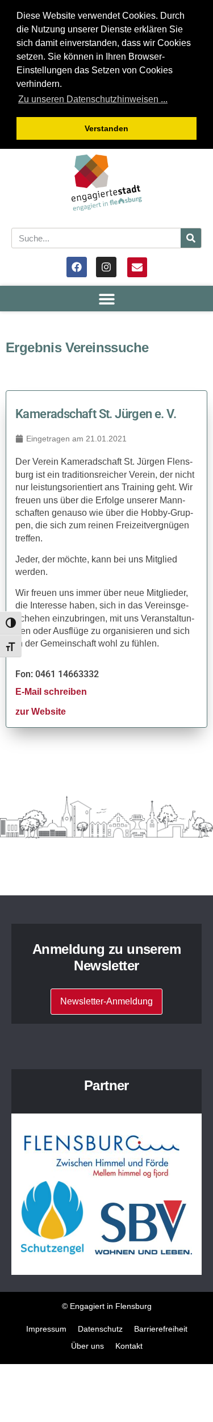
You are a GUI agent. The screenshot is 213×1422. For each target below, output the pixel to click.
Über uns (87, 1345)
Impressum (46, 1328)
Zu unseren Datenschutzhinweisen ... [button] (93, 99)
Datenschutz (100, 1328)
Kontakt (129, 1345)
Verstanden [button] (106, 128)
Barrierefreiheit (160, 1328)
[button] (106, 298)
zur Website (40, 711)
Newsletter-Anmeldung (106, 1001)
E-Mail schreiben (51, 692)
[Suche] (191, 238)
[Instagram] (106, 267)
